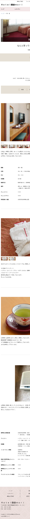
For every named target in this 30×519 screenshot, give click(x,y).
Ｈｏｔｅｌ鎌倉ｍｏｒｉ (13, 502)
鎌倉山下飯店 (10, 496)
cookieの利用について (5, 516)
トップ (10, 490)
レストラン (10, 493)
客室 (22, 89)
